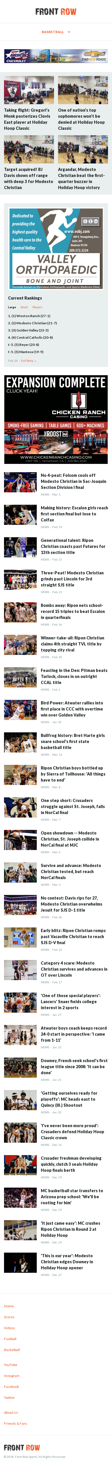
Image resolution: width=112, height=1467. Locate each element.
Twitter (9, 1397)
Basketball (12, 1350)
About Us (11, 1412)
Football (10, 1339)
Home (9, 1306)
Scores (9, 1317)
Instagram (12, 1375)
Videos (9, 1328)
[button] (56, 32)
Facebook (11, 1386)
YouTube (10, 1365)
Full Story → (29, 360)
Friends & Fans (15, 1423)
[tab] (12, 307)
